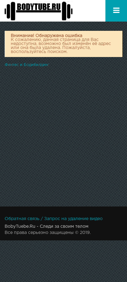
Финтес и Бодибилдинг (27, 65)
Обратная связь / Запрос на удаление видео (54, 219)
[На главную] (38, 11)
